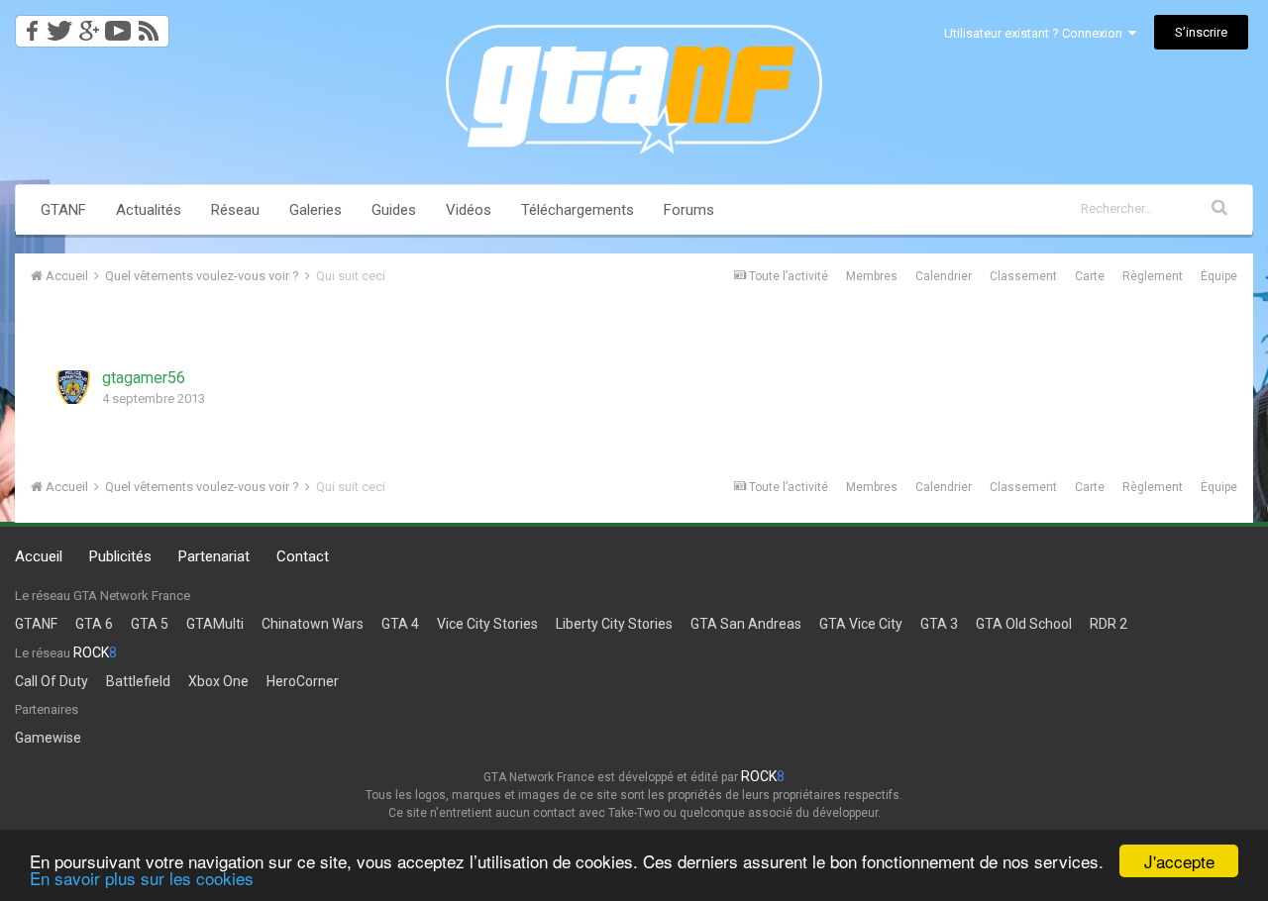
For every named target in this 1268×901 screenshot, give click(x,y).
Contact (302, 556)
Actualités (148, 210)
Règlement (1152, 276)
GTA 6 (94, 624)
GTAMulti (215, 624)
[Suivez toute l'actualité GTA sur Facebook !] (29, 25)
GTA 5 (149, 624)
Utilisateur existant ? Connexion (1036, 33)
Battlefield (138, 681)
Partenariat (214, 556)
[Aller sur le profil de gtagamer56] (73, 387)
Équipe (1219, 276)
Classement (1023, 276)
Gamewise (48, 738)
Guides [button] (393, 210)
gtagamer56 (143, 377)
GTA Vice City (860, 624)
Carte (1090, 276)
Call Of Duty (51, 681)
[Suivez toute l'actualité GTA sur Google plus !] (88, 25)
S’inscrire (1201, 32)
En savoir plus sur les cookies (142, 877)
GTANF (63, 210)
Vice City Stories (487, 624)
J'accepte (1179, 861)
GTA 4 (400, 624)
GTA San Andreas (745, 624)
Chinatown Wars (313, 624)
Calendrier (943, 276)
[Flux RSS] (152, 25)
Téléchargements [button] (577, 210)
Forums (689, 210)
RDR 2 (1108, 624)
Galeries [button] (315, 210)
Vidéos (468, 210)
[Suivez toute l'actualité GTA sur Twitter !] (59, 25)
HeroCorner (302, 681)
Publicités (120, 556)
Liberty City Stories (614, 624)
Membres (872, 276)
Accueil (38, 556)
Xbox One (218, 681)
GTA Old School (1024, 624)
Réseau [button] (235, 210)
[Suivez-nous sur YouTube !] (118, 25)
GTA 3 (939, 624)
